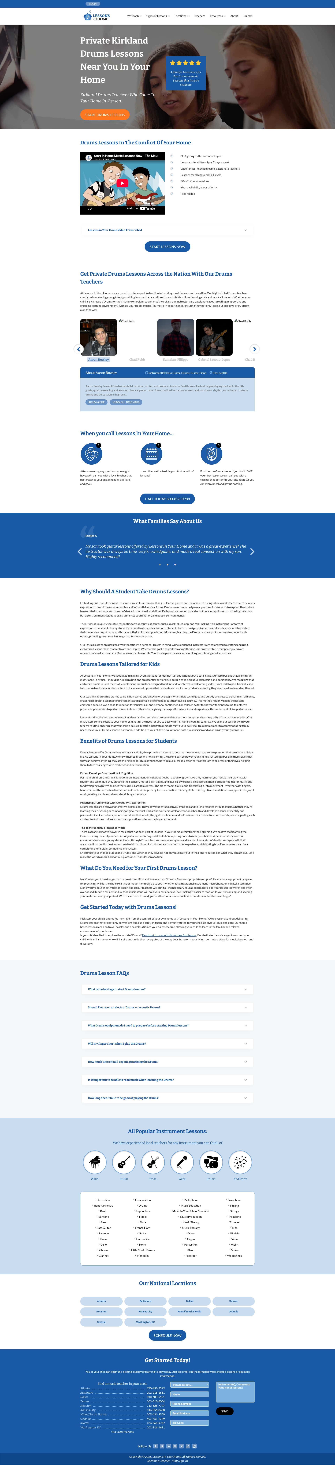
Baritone (103, 1216)
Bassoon (104, 1233)
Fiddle (143, 1216)
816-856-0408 (156, 1410)
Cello (103, 1244)
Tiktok (188, 1446)
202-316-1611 (156, 1392)
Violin (153, 1179)
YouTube (175, 1446)
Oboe (191, 1233)
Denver (233, 1301)
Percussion (191, 1244)
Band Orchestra (103, 1205)
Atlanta (101, 1301)
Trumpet (234, 1222)
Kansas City (145, 1311)
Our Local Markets (122, 1431)
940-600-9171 (156, 1396)
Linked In (168, 1446)
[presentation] (81, 551)
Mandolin (143, 1255)
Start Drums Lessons (105, 115)
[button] (160, 564)
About (234, 16)
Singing (234, 1205)
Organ (191, 1239)
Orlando (233, 1311)
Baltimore (145, 1301)
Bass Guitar (173, 372)
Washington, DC (145, 1322)
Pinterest (181, 1446)
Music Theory (191, 1222)
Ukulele (234, 1233)
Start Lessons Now (167, 247)
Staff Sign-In (180, 1461)
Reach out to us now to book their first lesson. (169, 935)
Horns (143, 1244)
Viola (234, 1239)
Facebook (155, 1446)
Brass (103, 1239)
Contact (247, 16)
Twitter (162, 1446)
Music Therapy (191, 1227)
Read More (96, 402)
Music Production (191, 1216)
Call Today (167, 499)
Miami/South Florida (189, 1311)
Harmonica (143, 1239)
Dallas (189, 1301)
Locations (180, 16)
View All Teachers (126, 402)
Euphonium (143, 1211)
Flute (143, 1222)
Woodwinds (234, 1255)
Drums (185, 372)
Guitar (194, 372)
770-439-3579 (156, 1388)
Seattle (223, 372)
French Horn (142, 1227)
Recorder (190, 1255)
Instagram (194, 1446)
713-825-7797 (156, 1405)
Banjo (103, 1211)
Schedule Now (167, 1335)
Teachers (199, 16)
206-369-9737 (156, 1423)
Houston (101, 1311)
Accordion (104, 1200)
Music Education (191, 1205)
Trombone (234, 1216)
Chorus (103, 1250)
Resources (216, 16)
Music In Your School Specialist (190, 1211)
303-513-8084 (156, 1401)
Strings (234, 1211)
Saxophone (234, 1200)
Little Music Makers (143, 1250)
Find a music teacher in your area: (122, 1384)
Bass (103, 1222)
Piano (202, 372)
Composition (143, 1200)
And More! (240, 1179)
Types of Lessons (156, 16)
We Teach (133, 16)
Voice (181, 1179)
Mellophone (191, 1200)
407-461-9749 (156, 1418)
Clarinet (104, 1255)
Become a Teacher (158, 1461)
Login (93, 3)
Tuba (234, 1227)
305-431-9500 (156, 1414)
